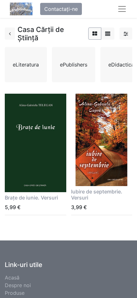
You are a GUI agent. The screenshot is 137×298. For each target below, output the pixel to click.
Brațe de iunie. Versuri (31, 197)
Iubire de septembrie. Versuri (96, 194)
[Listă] (107, 33)
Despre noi (18, 285)
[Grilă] (94, 33)
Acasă (12, 277)
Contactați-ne (61, 9)
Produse (15, 293)
